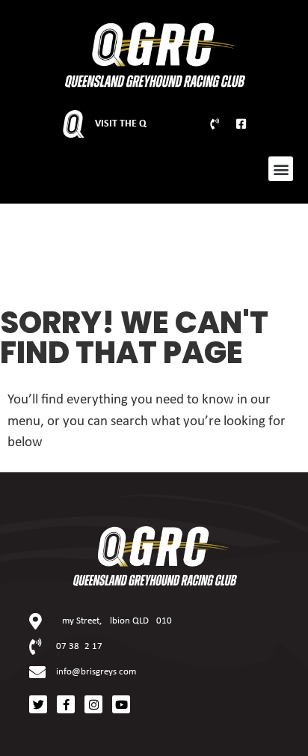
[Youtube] (121, 704)
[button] (280, 168)
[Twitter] (38, 704)
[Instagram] (93, 704)
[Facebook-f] (66, 704)
